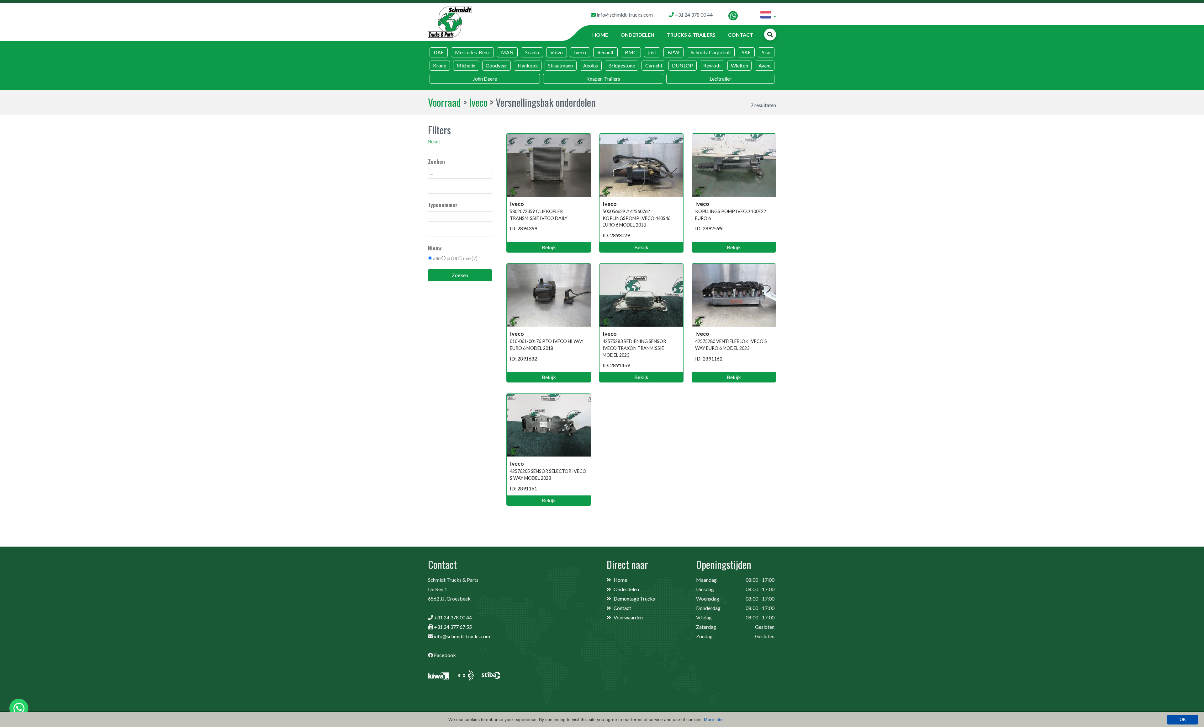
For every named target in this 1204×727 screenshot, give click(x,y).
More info (713, 719)
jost (652, 52)
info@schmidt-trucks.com (462, 636)
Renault (605, 52)
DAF (439, 52)
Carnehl (653, 65)
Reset (434, 141)
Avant (764, 65)
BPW (673, 52)
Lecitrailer (720, 79)
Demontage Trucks (634, 598)
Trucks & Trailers (691, 35)
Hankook (528, 65)
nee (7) (470, 258)
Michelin (466, 65)
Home (600, 35)
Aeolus (590, 65)
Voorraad (444, 102)
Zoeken (460, 275)
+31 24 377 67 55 (453, 627)
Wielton (739, 65)
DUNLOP (682, 65)
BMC (631, 52)
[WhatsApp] (733, 15)
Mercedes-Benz (472, 52)
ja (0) (451, 258)
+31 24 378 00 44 (453, 617)
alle (437, 258)
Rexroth (712, 65)
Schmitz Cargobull (711, 52)
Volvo (556, 52)
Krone (439, 65)
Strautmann (560, 65)
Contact (740, 35)
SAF (746, 52)
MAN (507, 52)
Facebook (445, 655)
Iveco (580, 52)
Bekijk (549, 247)
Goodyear (496, 65)
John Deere (485, 79)
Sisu (766, 52)
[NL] (768, 15)
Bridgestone (621, 65)
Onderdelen (637, 35)
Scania (532, 52)
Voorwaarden (628, 617)
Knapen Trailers (603, 79)
